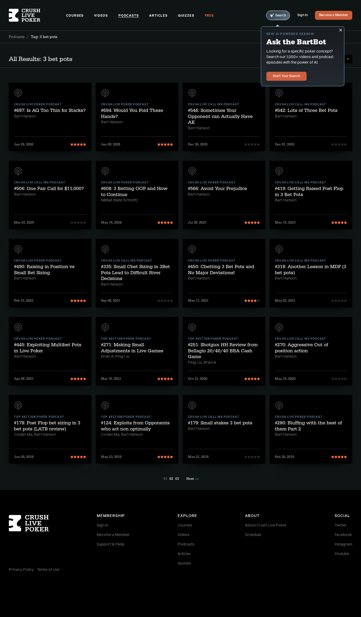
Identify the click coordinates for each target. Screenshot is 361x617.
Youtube (342, 554)
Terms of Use (48, 570)
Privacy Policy (21, 570)
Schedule (253, 535)
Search (280, 15)
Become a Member (333, 15)
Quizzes (186, 15)
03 (177, 479)
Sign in (102, 525)
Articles (158, 15)
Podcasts (128, 15)
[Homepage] (37, 15)
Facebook (343, 535)
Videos (101, 15)
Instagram (343, 544)
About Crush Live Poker (266, 525)
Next (190, 479)
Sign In (302, 15)
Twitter (341, 525)
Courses (75, 15)
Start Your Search (286, 76)
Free (209, 15)
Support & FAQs (110, 544)
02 (171, 479)
